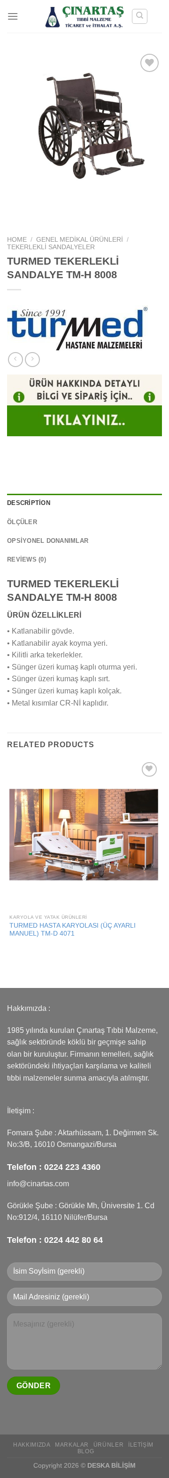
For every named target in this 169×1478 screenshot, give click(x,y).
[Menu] (12, 16)
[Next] (42, 215)
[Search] (139, 16)
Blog (85, 1451)
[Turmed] (77, 328)
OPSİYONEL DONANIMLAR (47, 540)
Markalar (72, 1445)
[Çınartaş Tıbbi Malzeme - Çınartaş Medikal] (84, 16)
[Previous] (16, 215)
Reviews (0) (26, 559)
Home (17, 239)
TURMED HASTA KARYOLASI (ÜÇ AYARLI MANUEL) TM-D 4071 (72, 929)
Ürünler (108, 1445)
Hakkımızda (31, 1445)
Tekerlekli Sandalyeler (51, 247)
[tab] (84, 503)
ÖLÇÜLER (22, 522)
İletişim (141, 1445)
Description (28, 502)
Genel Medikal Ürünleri (79, 239)
